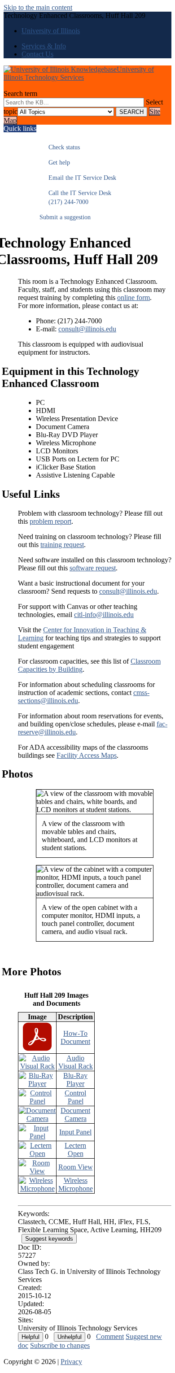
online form (133, 297)
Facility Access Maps (87, 755)
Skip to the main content (38, 7)
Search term (20, 93)
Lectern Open (75, 1149)
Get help (54, 162)
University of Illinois (51, 31)
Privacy (71, 1361)
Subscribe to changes (60, 1345)
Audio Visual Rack (75, 1062)
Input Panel (75, 1132)
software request (93, 568)
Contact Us (37, 54)
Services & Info (44, 46)
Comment (110, 1336)
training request (62, 544)
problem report (50, 521)
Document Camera (75, 1114)
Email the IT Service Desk (77, 177)
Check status (59, 147)
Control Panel (75, 1097)
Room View (75, 1167)
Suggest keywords (49, 1238)
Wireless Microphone (75, 1184)
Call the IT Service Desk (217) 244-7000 (75, 197)
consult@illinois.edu (87, 329)
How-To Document (75, 1037)
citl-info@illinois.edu (104, 614)
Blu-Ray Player (75, 1079)
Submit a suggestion (65, 217)
